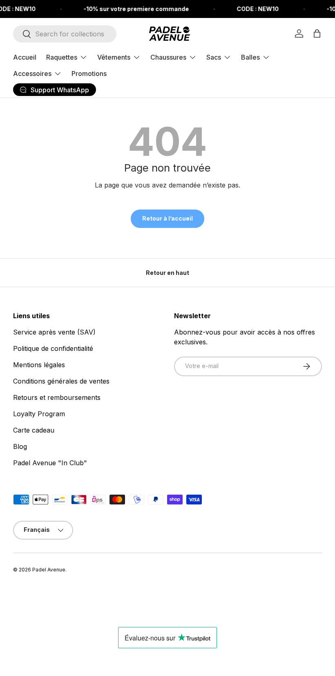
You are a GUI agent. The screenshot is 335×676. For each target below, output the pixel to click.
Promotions (89, 73)
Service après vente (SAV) (54, 332)
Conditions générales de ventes (61, 381)
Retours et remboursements (56, 397)
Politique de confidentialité (53, 348)
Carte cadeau (33, 430)
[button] (317, 33)
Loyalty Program (39, 414)
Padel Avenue (48, 570)
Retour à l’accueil (167, 218)
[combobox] (64, 33)
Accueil (24, 57)
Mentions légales (39, 365)
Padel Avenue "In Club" (50, 463)
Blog (20, 446)
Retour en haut (167, 272)
